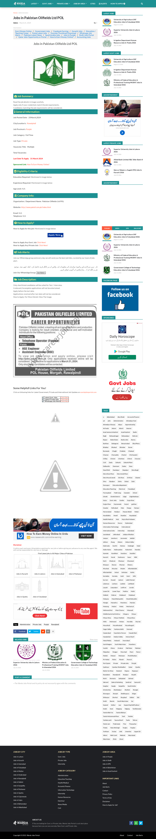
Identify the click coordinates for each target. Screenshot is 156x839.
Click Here (65, 397)
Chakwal (131, 451)
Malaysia (106, 599)
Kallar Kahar (107, 550)
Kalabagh (131, 546)
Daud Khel (106, 470)
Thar (124, 724)
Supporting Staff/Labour (131, 705)
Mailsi (133, 591)
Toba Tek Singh (115, 728)
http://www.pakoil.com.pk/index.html (36, 207)
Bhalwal (114, 447)
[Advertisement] (55, 540)
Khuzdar (114, 568)
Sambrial (128, 682)
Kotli (122, 576)
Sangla (113, 686)
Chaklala (122, 451)
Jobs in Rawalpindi (19, 778)
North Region (107, 644)
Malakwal (132, 595)
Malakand (122, 595)
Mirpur (134, 614)
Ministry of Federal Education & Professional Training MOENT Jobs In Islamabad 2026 (55, 664)
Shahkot (127, 690)
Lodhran (123, 587)
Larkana (114, 584)
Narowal (129, 629)
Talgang (127, 709)
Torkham (106, 731)
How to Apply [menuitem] (117, 4)
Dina (104, 481)
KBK (135, 557)
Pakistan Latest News (33, 35)
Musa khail (106, 625)
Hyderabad (128, 523)
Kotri (128, 576)
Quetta (137, 667)
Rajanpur (135, 671)
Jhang (113, 542)
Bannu (133, 440)
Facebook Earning (60, 31)
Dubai (126, 481)
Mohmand (113, 622)
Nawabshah (107, 637)
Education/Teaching (109, 489)
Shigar (134, 694)
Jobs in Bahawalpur (20, 804)
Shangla (135, 690)
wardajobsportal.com (88, 392)
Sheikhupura (125, 694)
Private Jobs (37, 624)
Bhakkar (105, 447)
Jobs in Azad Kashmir (109, 771)
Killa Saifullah (107, 572)
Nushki (105, 648)
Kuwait (113, 580)
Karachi (105, 557)
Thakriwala (116, 724)
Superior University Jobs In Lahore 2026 (26, 663)
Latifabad (131, 584)
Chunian (137, 459)
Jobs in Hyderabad (19, 775)
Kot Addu (106, 576)
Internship (121, 531)
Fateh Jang (117, 493)
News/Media (107, 640)
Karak (113, 557)
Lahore (120, 580)
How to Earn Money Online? (61, 37)
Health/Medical (108, 519)
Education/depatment (120, 485)
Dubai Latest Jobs (39, 33)
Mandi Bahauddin (117, 599)
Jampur (105, 538)
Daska (124, 466)
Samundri (137, 682)
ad (104, 421)
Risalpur (125, 675)
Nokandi (117, 640)
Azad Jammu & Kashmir (110, 432)
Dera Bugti (135, 470)
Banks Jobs (124, 440)
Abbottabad (111, 417)
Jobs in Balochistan (109, 768)
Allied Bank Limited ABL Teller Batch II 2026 (128, 161)
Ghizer (135, 493)
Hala (122, 508)
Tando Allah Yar (108, 712)
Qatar (130, 667)
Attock (121, 428)
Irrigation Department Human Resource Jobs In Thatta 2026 (125, 41)
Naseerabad (107, 633)
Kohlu (132, 572)
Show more (94, 639)
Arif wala (106, 428)
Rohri (105, 678)
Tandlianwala (137, 709)
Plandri (121, 659)
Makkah (105, 595)
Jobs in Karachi (18, 760)
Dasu (130, 466)
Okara (113, 648)
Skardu (112, 701)
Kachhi (115, 546)
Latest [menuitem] (34, 4)
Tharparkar (132, 724)
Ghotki (105, 496)
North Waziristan (120, 644)
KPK (127, 228)
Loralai (131, 587)
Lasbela (122, 584)
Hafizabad (114, 508)
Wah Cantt (113, 735)
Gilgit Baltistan (134, 496)
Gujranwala (117, 504)
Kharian (122, 565)
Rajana (127, 671)
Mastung (106, 606)
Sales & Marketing (117, 682)
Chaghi (114, 451)
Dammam (116, 466)
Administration (23, 13)
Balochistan (114, 440)
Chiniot (112, 459)
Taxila (128, 720)
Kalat (138, 546)
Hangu (129, 508)
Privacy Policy (107, 794)
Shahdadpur (118, 690)
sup (120, 705)
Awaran (128, 428)
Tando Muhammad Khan (111, 716)
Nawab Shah (133, 633)
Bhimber (122, 447)
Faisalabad (131, 489)
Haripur (136, 508)
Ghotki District (115, 496)
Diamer (137, 478)
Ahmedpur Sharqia (109, 424)
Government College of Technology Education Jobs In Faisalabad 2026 (84, 663)
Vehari (105, 735)
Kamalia (137, 550)
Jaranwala (123, 538)
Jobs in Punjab (69, 35)
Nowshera (132, 644)
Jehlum (105, 542)
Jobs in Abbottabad (20, 807)
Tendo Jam (106, 724)
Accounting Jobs (84, 37)
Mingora (126, 614)
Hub (117, 519)
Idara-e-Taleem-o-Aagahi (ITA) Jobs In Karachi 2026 (128, 171)
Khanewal (130, 561)
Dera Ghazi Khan (108, 474)
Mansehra (114, 603)
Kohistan (124, 572)
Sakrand (105, 682)
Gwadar (105, 508)
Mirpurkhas (131, 618)
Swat (111, 709)
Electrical (122, 489)
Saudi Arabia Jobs (52, 35)
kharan (114, 565)
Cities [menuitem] (92, 4)
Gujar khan (130, 500)
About (104, 783)
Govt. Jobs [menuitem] (47, 4)
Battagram (115, 443)
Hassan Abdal (127, 512)
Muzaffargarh (129, 625)
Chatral (124, 455)
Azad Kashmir (125, 432)
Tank (123, 716)
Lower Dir (106, 591)
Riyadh (134, 675)
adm (109, 421)
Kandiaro (124, 553)
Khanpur (106, 565)
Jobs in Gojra (17, 800)
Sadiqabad (122, 678)
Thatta (105, 728)
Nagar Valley (107, 629)
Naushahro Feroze (120, 633)
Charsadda (115, 455)
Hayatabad (132, 515)
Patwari (113, 656)
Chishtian (121, 459)
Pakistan (138, 648)
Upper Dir (137, 731)
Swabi (105, 709)
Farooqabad (107, 493)
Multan (121, 622)
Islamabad (130, 531)
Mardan (132, 603)
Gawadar (127, 493)
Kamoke (105, 553)
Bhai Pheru (136, 443)
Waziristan (106, 739)
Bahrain (135, 436)
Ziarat (121, 739)
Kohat (117, 572)
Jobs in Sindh (106, 760)
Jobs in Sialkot (18, 782)
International (126, 527)
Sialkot (132, 697)
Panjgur (115, 652)
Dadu (110, 462)
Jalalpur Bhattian (128, 534)
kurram (105, 580)
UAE (120, 731)
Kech (104, 561)
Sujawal (105, 705)
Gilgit (124, 496)
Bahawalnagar (114, 436)
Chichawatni (133, 455)
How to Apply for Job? (110, 805)
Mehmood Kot (107, 610)
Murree (138, 622)
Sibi (138, 697)
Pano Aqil (124, 652)
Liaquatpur (114, 587)
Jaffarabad (116, 534)
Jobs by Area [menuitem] (79, 4)
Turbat (114, 731)
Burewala (106, 451)
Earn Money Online (23, 31)
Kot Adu (114, 576)
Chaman (105, 455)
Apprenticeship (130, 424)
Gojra (105, 500)
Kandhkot (114, 553)
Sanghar (105, 686)
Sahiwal (130, 678)
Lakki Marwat (130, 580)
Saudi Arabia (132, 686)
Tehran (135, 720)
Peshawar (122, 656)
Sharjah (115, 694)
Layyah (105, 587)
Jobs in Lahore (18, 757)
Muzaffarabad (117, 625)
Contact (105, 791)
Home (15, 13)
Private (24, 141)
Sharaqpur (106, 694)
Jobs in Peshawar (19, 789)
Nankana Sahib (119, 629)
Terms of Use (107, 798)
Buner (130, 447)
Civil (104, 462)
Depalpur (125, 470)
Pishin (114, 659)
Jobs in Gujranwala (19, 797)
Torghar (132, 728)
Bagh (104, 436)
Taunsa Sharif (118, 720)
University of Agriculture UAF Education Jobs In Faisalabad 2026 (127, 20)
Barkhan (106, 443)
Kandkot (132, 553)
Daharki (118, 462)
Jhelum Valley (129, 542)
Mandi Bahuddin (131, 599)
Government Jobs (42, 31)
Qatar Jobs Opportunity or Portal (32, 37)
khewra (130, 565)
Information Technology (111, 527)
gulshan (134, 504)
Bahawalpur (125, 436)
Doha (120, 481)
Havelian (123, 515)
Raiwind (119, 671)
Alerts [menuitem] (103, 4)
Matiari (114, 606)
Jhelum (120, 542)
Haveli (116, 515)
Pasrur (138, 652)
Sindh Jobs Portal (86, 35)
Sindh (117, 228)
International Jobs (109, 531)
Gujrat (126, 504)
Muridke (129, 622)
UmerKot (128, 731)
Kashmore (121, 557)
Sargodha (122, 686)
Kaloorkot (128, 550)
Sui (132, 701)
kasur (129, 557)
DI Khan (129, 478)
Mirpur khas (107, 618)
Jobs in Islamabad (19, 764)
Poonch (129, 659)
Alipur (120, 424)
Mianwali (130, 610)
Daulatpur (116, 470)
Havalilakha (107, 515)
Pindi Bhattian (132, 656)
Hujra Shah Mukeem (128, 519)
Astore (114, 428)
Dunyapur (106, 485)
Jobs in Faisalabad (19, 768)
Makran (113, 595)
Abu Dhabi (121, 417)
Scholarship (107, 690)
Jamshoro (114, 538)
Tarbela (130, 716)
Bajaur (105, 440)
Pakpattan (106, 652)
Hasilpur (117, 512)
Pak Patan (129, 648)
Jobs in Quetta (18, 793)
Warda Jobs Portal (33, 835)
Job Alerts (106, 787)
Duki (133, 481)
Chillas (105, 459)
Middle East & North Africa (111, 614)
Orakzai (120, 648)
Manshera (123, 603)
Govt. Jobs (113, 500)
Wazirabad (131, 735)
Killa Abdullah (132, 568)
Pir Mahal (106, 659)
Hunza (120, 523)
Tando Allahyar (121, 712)
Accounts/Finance (133, 417)
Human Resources (109, 523)
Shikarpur (106, 697)
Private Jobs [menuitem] (62, 4)
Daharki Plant (128, 462)
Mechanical (130, 606)
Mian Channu (119, 610)
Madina (125, 591)
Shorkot (115, 697)
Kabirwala (106, 546)
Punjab (29, 129)
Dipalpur (112, 481)
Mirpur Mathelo (119, 618)
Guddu (122, 500)
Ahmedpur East (131, 421)
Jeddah (132, 538)
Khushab (106, 568)
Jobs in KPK (106, 764)
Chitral (129, 459)
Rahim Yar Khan (108, 671)
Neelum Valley (118, 637)
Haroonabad (107, 512)
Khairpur (121, 561)
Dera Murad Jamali (109, 478)
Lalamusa (106, 584)
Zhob (114, 739)
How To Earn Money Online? (38, 164)
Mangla (105, 603)
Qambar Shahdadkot (119, 667)
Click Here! (41, 242)
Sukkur (113, 705)
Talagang (119, 709)
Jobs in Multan (18, 771)
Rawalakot (106, 675)
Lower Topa (116, 591)
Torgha (125, 728)
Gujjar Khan (107, 504)
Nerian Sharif (130, 637)
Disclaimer (106, 801)
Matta (121, 606)
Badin (135, 432)
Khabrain (112, 561)
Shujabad (124, 697)
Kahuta (122, 546)
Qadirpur (106, 667)
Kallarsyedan (118, 550)
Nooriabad (126, 640)
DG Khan (121, 478)
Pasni (131, 652)
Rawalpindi (31, 123)
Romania (113, 678)
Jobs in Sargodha (19, 786)
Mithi (105, 622)
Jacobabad (106, 534)
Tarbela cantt (107, 720)
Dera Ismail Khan (122, 474)
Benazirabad (125, 443)
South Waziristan (122, 701)
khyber (123, 568)
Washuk (122, 735)
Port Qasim (106, 663)
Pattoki (105, 656)
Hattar (137, 512)
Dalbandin (106, 466)
